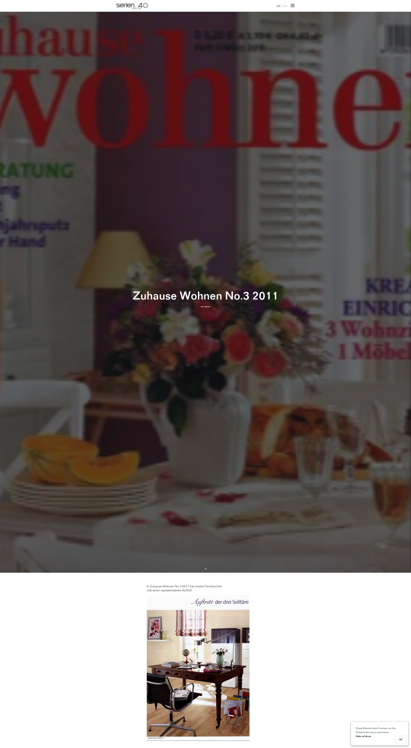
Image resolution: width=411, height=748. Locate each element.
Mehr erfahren (363, 736)
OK (400, 739)
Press (206, 307)
